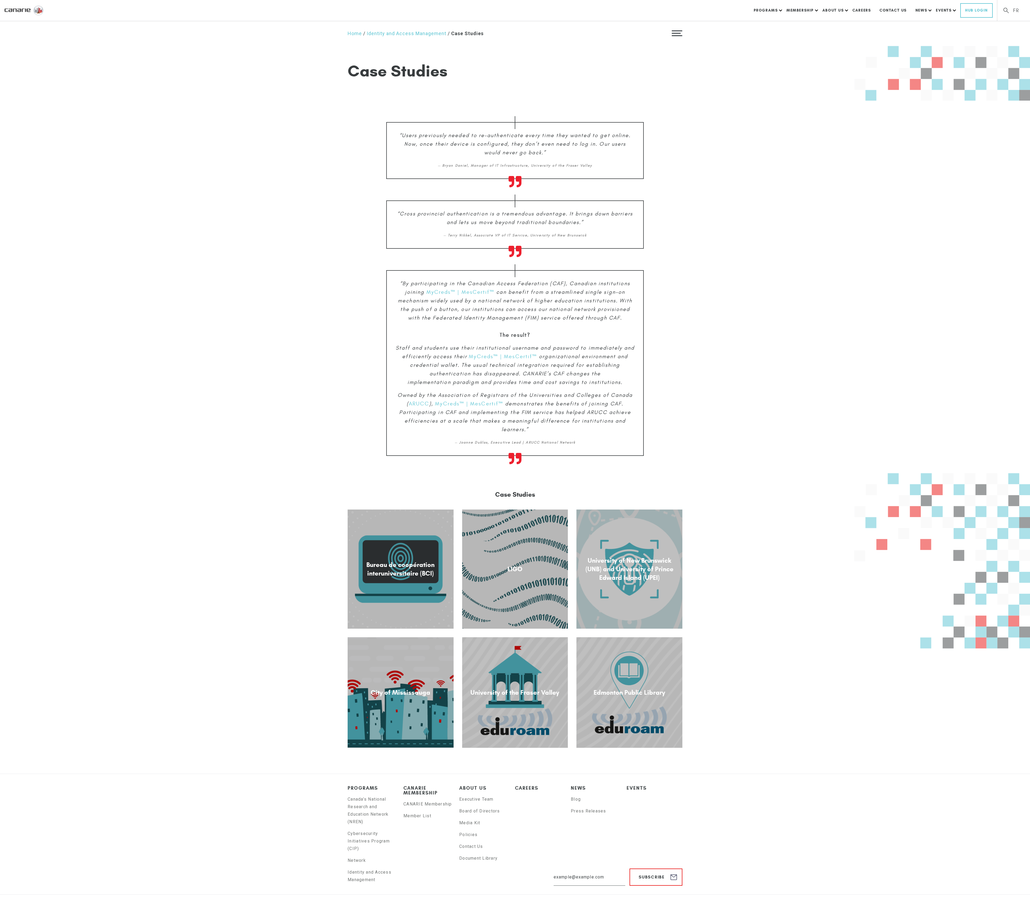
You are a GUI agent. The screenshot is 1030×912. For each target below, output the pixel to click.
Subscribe (652, 877)
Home (355, 33)
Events (944, 10)
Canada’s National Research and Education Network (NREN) (368, 810)
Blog (576, 799)
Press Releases (588, 811)
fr (1016, 10)
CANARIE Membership (420, 790)
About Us (833, 10)
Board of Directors (479, 811)
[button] (677, 33)
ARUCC (419, 404)
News (921, 10)
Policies (468, 834)
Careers (861, 10)
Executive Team (476, 799)
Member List (417, 815)
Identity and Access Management (406, 33)
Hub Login (976, 10)
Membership (800, 10)
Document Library (478, 858)
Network (357, 860)
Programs (766, 10)
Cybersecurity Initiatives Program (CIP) (369, 841)
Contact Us (893, 10)
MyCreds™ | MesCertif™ (460, 292)
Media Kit (469, 822)
